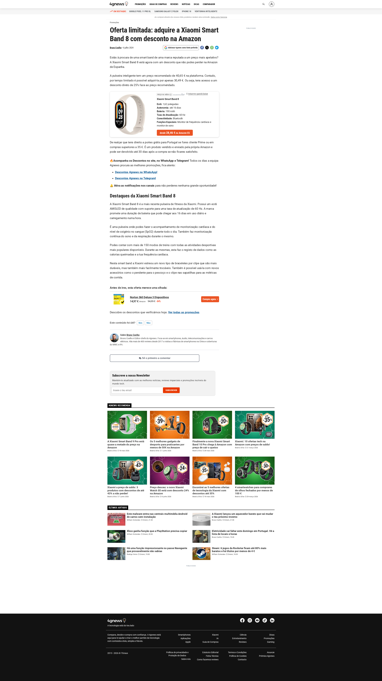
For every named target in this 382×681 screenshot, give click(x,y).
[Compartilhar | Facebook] (202, 47)
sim (140, 323)
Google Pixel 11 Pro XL (140, 11)
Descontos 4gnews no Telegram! (135, 178)
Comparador (209, 4)
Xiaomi (215, 635)
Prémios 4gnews (266, 656)
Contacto (242, 659)
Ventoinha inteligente (206, 11)
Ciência (243, 635)
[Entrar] (271, 4)
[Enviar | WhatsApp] (212, 47)
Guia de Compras (210, 642)
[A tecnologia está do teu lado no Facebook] (242, 620)
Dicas (196, 4)
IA (217, 638)
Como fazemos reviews (207, 659)
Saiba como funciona (219, 17)
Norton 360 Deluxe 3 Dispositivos (149, 297)
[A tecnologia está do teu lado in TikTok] (264, 620)
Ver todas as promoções (183, 312)
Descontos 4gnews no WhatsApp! (136, 172)
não (149, 323)
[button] (171, 94)
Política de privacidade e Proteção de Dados (177, 654)
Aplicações (186, 638)
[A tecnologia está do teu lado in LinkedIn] (272, 620)
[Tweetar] (207, 47)
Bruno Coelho (115, 47)
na (175, 133)
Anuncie (270, 652)
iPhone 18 (186, 11)
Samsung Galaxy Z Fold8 (166, 11)
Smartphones (184, 635)
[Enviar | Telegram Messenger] (217, 47)
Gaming (270, 642)
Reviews (174, 4)
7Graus (124, 653)
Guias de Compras (158, 4)
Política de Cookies (237, 656)
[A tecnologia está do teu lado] (119, 3)
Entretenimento (239, 638)
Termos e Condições (237, 652)
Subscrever (171, 390)
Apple (188, 642)
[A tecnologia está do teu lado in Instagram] (250, 620)
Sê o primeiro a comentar (156, 358)
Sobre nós (186, 659)
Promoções (140, 4)
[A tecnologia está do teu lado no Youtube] (257, 620)
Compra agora (209, 299)
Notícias (186, 4)
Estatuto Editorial (210, 652)
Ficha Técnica (212, 656)
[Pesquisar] (264, 4)
